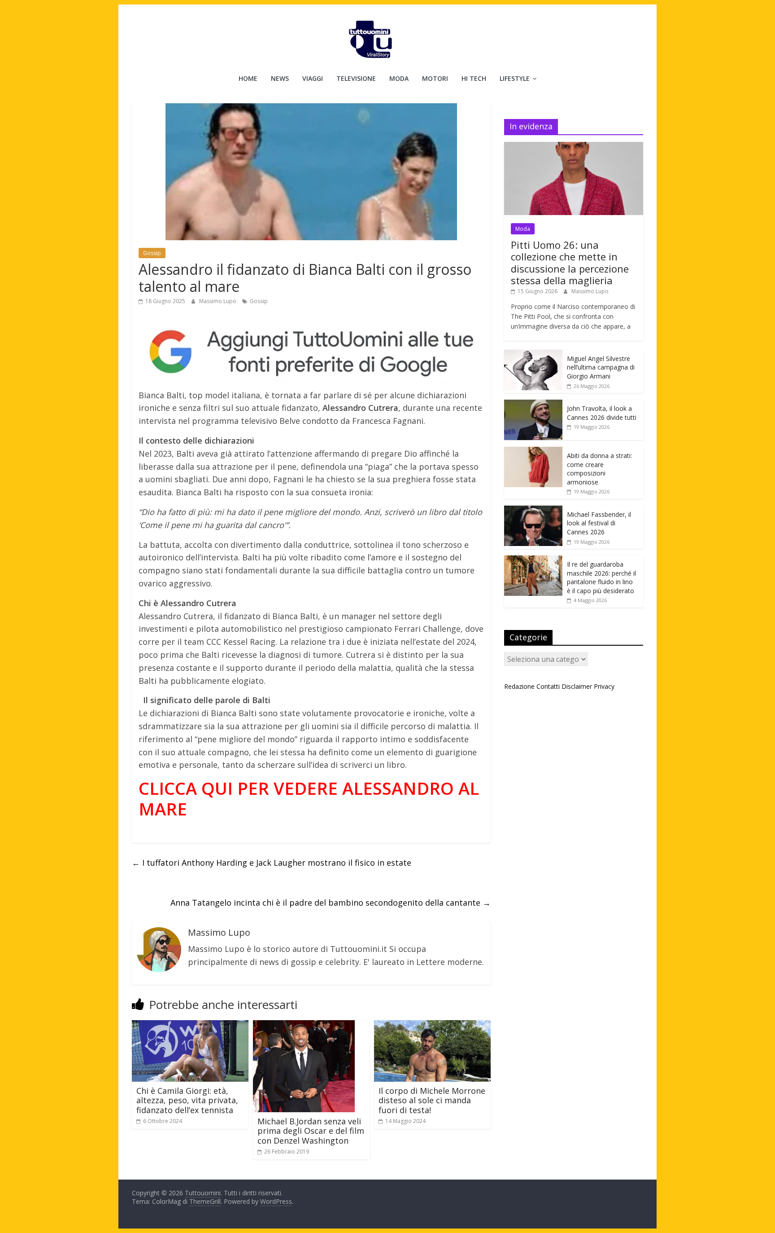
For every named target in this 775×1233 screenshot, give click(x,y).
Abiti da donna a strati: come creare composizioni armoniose (599, 468)
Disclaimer (577, 686)
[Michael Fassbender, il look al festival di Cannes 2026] (533, 510)
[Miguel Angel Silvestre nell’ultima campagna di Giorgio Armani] (533, 354)
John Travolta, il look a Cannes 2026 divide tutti (601, 413)
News (280, 78)
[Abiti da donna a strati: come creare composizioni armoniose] (533, 451)
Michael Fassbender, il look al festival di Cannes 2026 (599, 523)
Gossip (152, 253)
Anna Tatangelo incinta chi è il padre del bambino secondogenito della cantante (330, 902)
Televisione (356, 78)
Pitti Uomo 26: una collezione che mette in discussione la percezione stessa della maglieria (570, 262)
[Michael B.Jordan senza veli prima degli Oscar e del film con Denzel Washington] (304, 1025)
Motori (435, 78)
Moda (399, 78)
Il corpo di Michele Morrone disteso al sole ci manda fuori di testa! (432, 1100)
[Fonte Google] (311, 352)
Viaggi (312, 78)
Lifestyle (515, 78)
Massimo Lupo (218, 301)
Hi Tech (474, 78)
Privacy (604, 686)
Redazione (519, 686)
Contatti (548, 686)
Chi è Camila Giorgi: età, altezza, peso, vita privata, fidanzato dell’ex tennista (187, 1100)
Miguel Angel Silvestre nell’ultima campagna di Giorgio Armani (601, 367)
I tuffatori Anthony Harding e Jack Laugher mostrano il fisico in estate (271, 862)
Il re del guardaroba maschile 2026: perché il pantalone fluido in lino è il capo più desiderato (601, 577)
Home (248, 78)
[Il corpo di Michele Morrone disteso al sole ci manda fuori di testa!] (432, 1025)
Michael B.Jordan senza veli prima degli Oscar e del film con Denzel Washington (310, 1131)
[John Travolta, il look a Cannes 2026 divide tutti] (533, 404)
